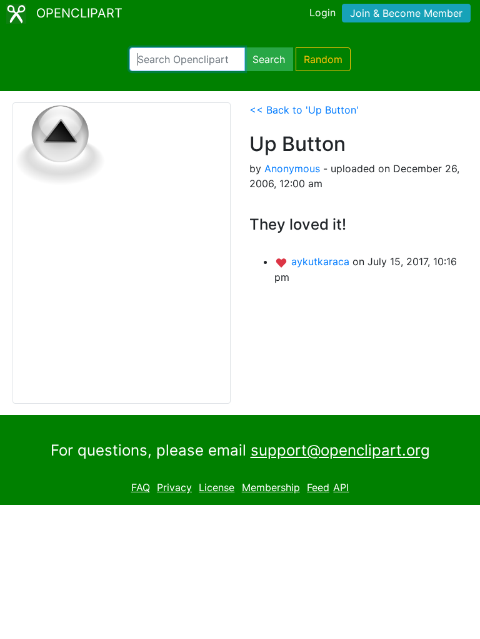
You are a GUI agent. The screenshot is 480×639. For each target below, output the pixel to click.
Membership (271, 487)
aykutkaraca (321, 261)
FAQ (140, 487)
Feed (318, 487)
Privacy (174, 487)
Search (268, 59)
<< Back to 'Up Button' (304, 110)
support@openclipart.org (340, 450)
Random (323, 59)
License (216, 487)
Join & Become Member (406, 13)
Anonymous (292, 168)
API (341, 487)
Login (322, 12)
